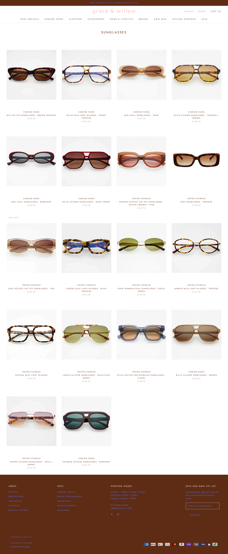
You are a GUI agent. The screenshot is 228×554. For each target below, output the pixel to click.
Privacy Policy (63, 510)
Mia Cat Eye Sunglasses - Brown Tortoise (31, 115)
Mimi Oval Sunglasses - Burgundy (31, 202)
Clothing (75, 19)
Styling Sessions (184, 19)
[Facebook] (112, 514)
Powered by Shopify (20, 546)
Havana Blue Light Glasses (31, 375)
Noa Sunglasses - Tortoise (196, 202)
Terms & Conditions (66, 505)
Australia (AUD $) (21, 537)
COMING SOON (53, 19)
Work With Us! (15, 501)
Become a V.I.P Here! (18, 510)
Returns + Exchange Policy (69, 496)
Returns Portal (64, 501)
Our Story (13, 492)
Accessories (96, 19)
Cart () (215, 11)
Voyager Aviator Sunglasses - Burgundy (86, 462)
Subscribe (195, 515)
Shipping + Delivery (66, 492)
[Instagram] (118, 514)
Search (202, 11)
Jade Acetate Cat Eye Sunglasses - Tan (31, 288)
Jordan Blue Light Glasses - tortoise (197, 288)
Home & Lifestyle (121, 19)
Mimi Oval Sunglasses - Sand (141, 115)
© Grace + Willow (21, 543)
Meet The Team (16, 496)
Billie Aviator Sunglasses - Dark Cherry (86, 202)
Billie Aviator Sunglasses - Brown (196, 375)
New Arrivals (29, 19)
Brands (143, 19)
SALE (205, 19)
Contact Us (14, 505)
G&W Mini (160, 19)
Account (189, 11)
